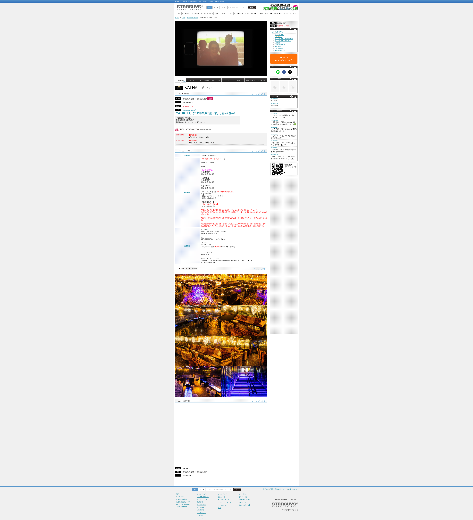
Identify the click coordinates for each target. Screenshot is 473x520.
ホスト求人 (261, 80)
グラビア (210, 13)
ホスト (216, 7)
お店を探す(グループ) (183, 502)
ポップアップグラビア (204, 499)
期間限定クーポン (245, 500)
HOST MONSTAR (203, 497)
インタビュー (201, 505)
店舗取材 (200, 502)
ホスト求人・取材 (245, 505)
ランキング (245, 13)
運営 (271, 489)
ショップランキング (224, 502)
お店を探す (195, 13)
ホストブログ (222, 494)
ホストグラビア (202, 494)
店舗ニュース (215, 80)
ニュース (200, 518)
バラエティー (201, 513)
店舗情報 (181, 80)
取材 (216, 13)
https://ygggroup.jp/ (189, 110)
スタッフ (192, 80)
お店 (209, 7)
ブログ (223, 7)
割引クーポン (278, 13)
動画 (261, 13)
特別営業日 (200, 510)
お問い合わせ (292, 489)
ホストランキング (224, 500)
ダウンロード (269, 13)
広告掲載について (281, 489)
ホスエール (237, 13)
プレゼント (287, 13)
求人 (294, 13)
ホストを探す (186, 13)
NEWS (203, 13)
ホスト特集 (200, 507)
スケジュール (253, 13)
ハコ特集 (200, 515)
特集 (223, 13)
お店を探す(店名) (181, 499)
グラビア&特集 (204, 80)
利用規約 (266, 489)
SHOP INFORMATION (183, 504)
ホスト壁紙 (242, 494)
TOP (178, 13)
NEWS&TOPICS (181, 507)
